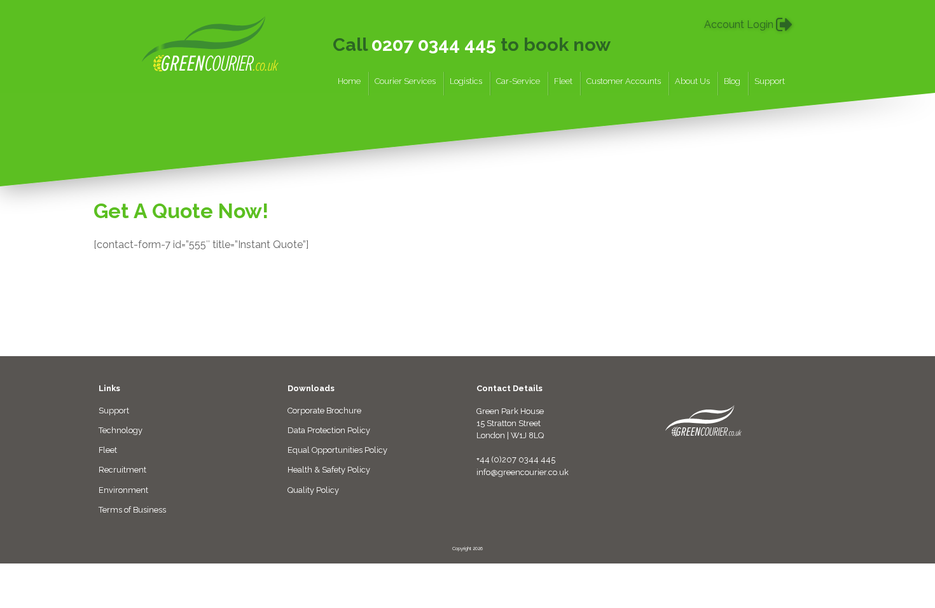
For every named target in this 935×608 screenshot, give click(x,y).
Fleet (563, 81)
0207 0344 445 (433, 44)
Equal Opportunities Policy (337, 450)
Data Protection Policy (328, 430)
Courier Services (405, 81)
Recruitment (122, 469)
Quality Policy (313, 490)
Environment (123, 490)
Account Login (740, 24)
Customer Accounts (623, 81)
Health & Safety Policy (328, 469)
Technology (120, 430)
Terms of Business (132, 510)
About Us (692, 81)
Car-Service (518, 81)
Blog (732, 81)
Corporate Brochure (324, 410)
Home (349, 81)
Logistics (466, 81)
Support (769, 81)
